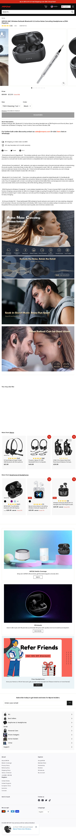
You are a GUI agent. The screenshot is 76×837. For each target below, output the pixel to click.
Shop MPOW (41, 760)
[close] (36, 827)
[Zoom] (63, 83)
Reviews (40, 768)
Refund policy (6, 768)
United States (6, 781)
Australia (4, 788)
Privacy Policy (6, 765)
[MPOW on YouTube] (43, 800)
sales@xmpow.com (42, 131)
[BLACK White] (39, 501)
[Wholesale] (38, 603)
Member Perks (42, 763)
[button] (7, 26)
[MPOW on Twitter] (46, 800)
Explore (38, 577)
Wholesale (41, 770)
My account (41, 772)
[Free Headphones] (38, 657)
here (58, 131)
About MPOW (5, 760)
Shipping (4, 111)
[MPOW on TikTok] (50, 800)
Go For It (38, 685)
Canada (4, 790)
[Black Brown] (14, 413)
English (65, 6)
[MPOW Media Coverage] (38, 549)
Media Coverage (6, 763)
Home (3, 18)
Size (3, 102)
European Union (6, 786)
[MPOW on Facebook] (39, 800)
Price (3, 91)
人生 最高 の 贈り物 (7, 775)
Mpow (12, 432)
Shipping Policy (6, 770)
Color (25, 102)
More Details (38, 631)
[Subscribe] (69, 703)
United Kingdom (6, 783)
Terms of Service (6, 772)
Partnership (41, 765)
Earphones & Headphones (19, 475)
